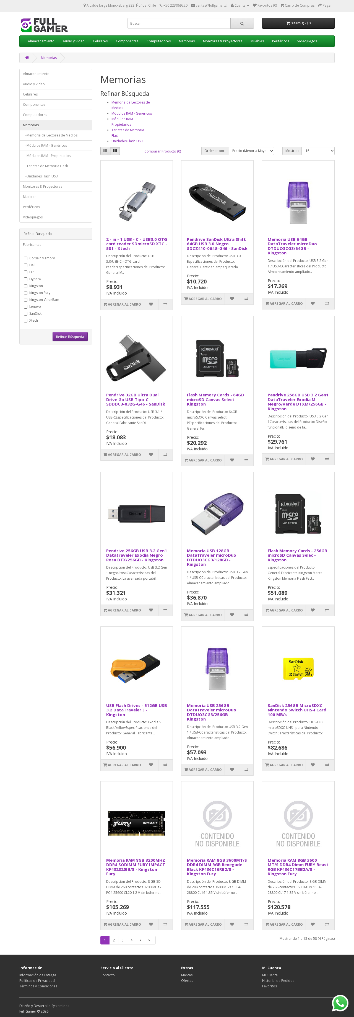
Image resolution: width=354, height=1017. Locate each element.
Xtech (33, 320)
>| (150, 940)
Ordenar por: (214, 150)
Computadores (159, 41)
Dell (32, 265)
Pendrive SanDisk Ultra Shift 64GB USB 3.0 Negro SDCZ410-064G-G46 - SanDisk (217, 243)
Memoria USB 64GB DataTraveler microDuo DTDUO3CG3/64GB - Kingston (292, 246)
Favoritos (269, 986)
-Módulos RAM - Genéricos (45, 145)
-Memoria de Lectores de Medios (50, 135)
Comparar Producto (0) (162, 151)
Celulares (100, 41)
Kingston (36, 285)
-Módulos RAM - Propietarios (47, 155)
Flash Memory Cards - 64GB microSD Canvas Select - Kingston (215, 399)
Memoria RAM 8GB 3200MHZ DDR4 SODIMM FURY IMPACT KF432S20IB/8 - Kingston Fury (135, 867)
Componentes (127, 41)
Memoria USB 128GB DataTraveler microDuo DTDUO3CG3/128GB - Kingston (211, 557)
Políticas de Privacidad (37, 980)
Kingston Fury (39, 292)
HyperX (35, 279)
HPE (32, 272)
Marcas (186, 975)
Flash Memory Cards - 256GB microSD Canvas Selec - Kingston (297, 555)
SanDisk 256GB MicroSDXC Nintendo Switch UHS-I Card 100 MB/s (297, 710)
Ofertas (187, 980)
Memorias (187, 41)
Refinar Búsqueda (70, 336)
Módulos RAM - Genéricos (131, 113)
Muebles (257, 41)
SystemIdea (60, 1005)
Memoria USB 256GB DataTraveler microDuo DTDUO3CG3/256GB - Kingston (211, 712)
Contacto (107, 975)
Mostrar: (292, 150)
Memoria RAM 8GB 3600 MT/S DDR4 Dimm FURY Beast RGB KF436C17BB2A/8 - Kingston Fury (298, 867)
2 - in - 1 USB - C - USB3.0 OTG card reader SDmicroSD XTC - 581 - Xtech (136, 243)
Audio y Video (74, 41)
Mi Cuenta (270, 975)
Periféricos (280, 41)
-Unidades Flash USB (40, 176)
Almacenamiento (41, 41)
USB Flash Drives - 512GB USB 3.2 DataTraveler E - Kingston (136, 710)
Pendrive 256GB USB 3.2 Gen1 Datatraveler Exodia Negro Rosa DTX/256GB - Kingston (136, 555)
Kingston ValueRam (44, 299)
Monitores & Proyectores (222, 41)
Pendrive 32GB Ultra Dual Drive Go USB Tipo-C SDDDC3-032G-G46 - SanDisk (135, 399)
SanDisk (35, 313)
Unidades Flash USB (127, 141)
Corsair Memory (42, 258)
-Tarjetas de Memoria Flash (45, 166)
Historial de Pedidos (278, 980)
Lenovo (35, 306)
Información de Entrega (37, 975)
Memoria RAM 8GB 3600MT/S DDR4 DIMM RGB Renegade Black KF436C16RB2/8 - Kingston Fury (217, 867)
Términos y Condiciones (38, 986)
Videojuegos (307, 41)
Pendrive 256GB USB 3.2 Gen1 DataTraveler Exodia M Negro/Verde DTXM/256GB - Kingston (298, 401)
